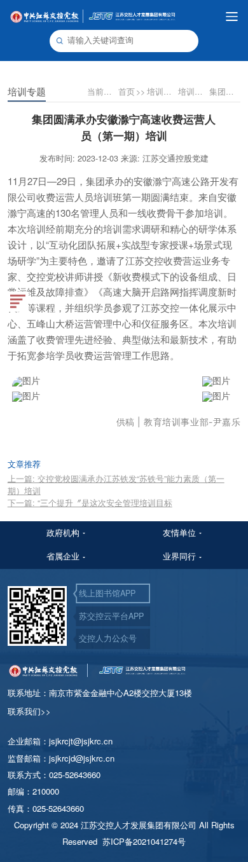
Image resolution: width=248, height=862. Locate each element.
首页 (131, 91)
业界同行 (179, 556)
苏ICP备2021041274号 (144, 841)
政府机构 (62, 532)
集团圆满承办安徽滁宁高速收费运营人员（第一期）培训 (224, 91)
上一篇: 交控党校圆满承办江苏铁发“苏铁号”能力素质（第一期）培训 (116, 484)
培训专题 (193, 91)
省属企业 (62, 556)
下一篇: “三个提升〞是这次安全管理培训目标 (90, 503)
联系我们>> (29, 711)
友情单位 (179, 532)
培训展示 (162, 91)
